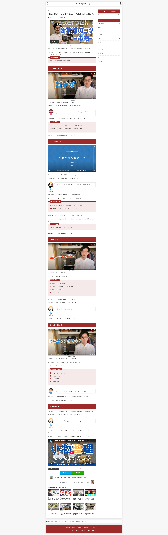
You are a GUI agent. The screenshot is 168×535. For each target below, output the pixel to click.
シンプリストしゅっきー (72, 468)
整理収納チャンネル (84, 4)
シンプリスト (63, 468)
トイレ (99, 42)
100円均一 (100, 27)
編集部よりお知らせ (87, 527)
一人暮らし (100, 53)
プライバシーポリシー (97, 527)
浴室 (99, 38)
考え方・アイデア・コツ (53, 468)
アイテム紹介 (101, 23)
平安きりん (50, 191)
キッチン (100, 34)
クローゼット (101, 46)
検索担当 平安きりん (103, 61)
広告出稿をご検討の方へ (71, 527)
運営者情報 (79, 527)
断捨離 (80, 468)
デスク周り (100, 49)
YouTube (72, 100)
